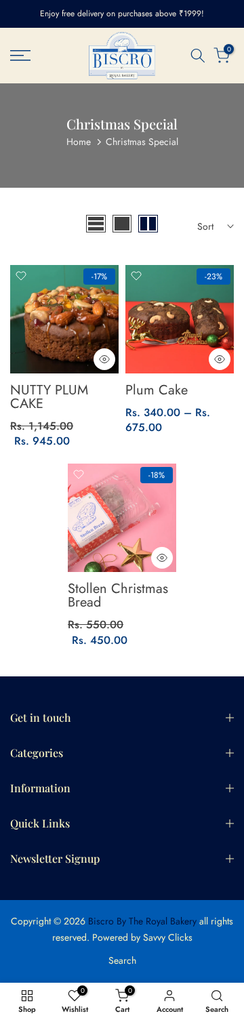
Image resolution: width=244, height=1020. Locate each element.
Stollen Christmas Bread (118, 595)
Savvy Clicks (167, 937)
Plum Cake (156, 390)
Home (78, 141)
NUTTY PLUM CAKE (49, 396)
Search (122, 960)
